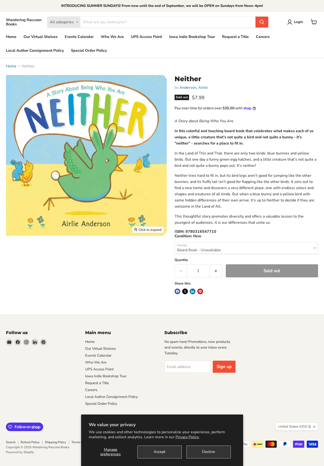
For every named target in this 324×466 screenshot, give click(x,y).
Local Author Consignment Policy (35, 50)
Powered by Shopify (20, 452)
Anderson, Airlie (194, 87)
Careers (263, 36)
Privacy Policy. (187, 437)
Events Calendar (79, 36)
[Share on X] (185, 291)
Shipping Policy (55, 442)
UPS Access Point (146, 36)
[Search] (261, 22)
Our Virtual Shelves (40, 36)
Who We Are (112, 36)
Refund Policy (30, 442)
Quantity (181, 260)
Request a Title (235, 36)
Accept (160, 451)
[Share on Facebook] (177, 291)
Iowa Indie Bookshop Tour (192, 36)
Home (11, 36)
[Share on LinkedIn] (192, 291)
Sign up (224, 366)
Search (10, 442)
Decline (208, 451)
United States (294, 426)
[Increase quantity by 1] (216, 270)
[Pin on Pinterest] (200, 291)
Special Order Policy (89, 50)
